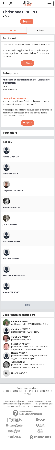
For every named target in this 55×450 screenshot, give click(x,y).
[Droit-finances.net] (41, 425)
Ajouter (28, 21)
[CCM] (41, 420)
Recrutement (39, 401)
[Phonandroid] (41, 437)
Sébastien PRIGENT (20, 343)
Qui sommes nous (11, 401)
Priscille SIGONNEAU (14, 275)
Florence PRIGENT (12, 207)
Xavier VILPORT (11, 292)
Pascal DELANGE (11, 241)
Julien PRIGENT (18, 361)
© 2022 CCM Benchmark (39, 406)
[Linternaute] (14, 425)
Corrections (24, 406)
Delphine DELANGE (13, 190)
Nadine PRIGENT (19, 353)
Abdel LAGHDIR (11, 156)
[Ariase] (14, 436)
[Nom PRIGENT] (6, 373)
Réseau (40, 30)
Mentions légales (46, 404)
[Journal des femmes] (14, 420)
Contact (22, 401)
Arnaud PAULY (10, 173)
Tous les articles (12, 406)
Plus (27, 305)
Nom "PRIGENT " (19, 373)
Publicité (30, 401)
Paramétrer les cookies (29, 404)
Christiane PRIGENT (20, 321)
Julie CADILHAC (11, 224)
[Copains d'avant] (14, 431)
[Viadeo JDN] (41, 431)
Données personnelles (11, 404)
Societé (48, 401)
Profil (13, 30)
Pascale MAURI (11, 258)
